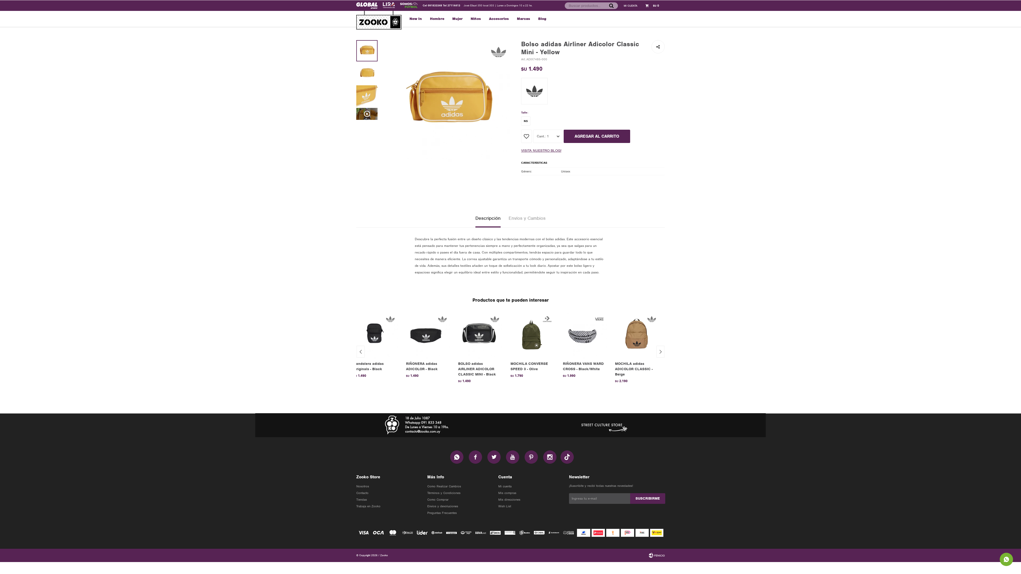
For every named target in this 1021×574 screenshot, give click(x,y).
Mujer (457, 18)
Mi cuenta (505, 486)
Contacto (362, 493)
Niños (476, 18)
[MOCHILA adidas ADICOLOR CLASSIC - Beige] (635, 334)
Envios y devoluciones (442, 506)
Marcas (523, 18)
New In (415, 18)
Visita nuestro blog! (541, 150)
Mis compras (507, 493)
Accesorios (499, 18)
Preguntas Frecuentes (442, 513)
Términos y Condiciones (444, 493)
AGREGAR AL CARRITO (597, 136)
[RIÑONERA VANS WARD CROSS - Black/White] (583, 334)
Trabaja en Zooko (368, 506)
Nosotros (362, 486)
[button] (611, 5)
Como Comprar (438, 499)
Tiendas (361, 499)
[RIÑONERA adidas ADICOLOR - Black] (426, 334)
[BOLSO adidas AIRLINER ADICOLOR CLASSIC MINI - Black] (479, 334)
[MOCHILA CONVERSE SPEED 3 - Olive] (531, 334)
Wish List (504, 506)
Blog (542, 18)
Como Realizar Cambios (444, 486)
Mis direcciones (509, 499)
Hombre (437, 18)
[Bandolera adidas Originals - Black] (374, 334)
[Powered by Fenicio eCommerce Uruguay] (657, 555)
